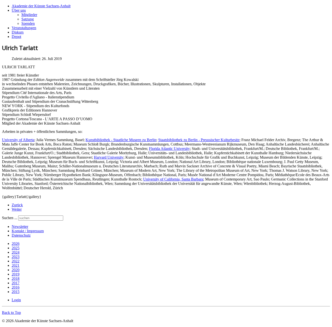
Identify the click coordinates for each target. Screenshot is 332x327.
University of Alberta (18, 140)
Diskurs (18, 32)
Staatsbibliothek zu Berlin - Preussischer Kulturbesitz (198, 140)
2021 (15, 265)
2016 (15, 287)
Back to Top (11, 312)
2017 (15, 283)
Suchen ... (9, 218)
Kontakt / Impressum (28, 231)
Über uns (19, 10)
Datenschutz (21, 235)
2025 (15, 248)
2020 (15, 270)
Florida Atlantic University (169, 148)
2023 (15, 257)
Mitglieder (29, 15)
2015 (15, 292)
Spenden (28, 23)
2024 (15, 252)
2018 (15, 278)
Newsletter (20, 226)
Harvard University (108, 157)
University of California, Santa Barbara (173, 179)
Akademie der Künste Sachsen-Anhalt (41, 6)
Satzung (27, 19)
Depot (16, 36)
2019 (15, 274)
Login (16, 300)
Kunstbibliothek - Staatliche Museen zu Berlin (121, 140)
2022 (15, 261)
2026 (15, 243)
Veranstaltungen (24, 28)
